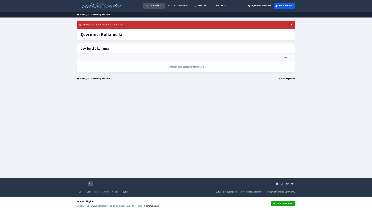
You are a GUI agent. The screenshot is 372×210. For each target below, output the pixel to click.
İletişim (105, 192)
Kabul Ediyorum (284, 203)
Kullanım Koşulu (151, 205)
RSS (126, 192)
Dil (80, 192)
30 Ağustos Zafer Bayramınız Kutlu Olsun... (104, 24)
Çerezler (115, 192)
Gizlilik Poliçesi (93, 192)
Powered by (281, 192)
